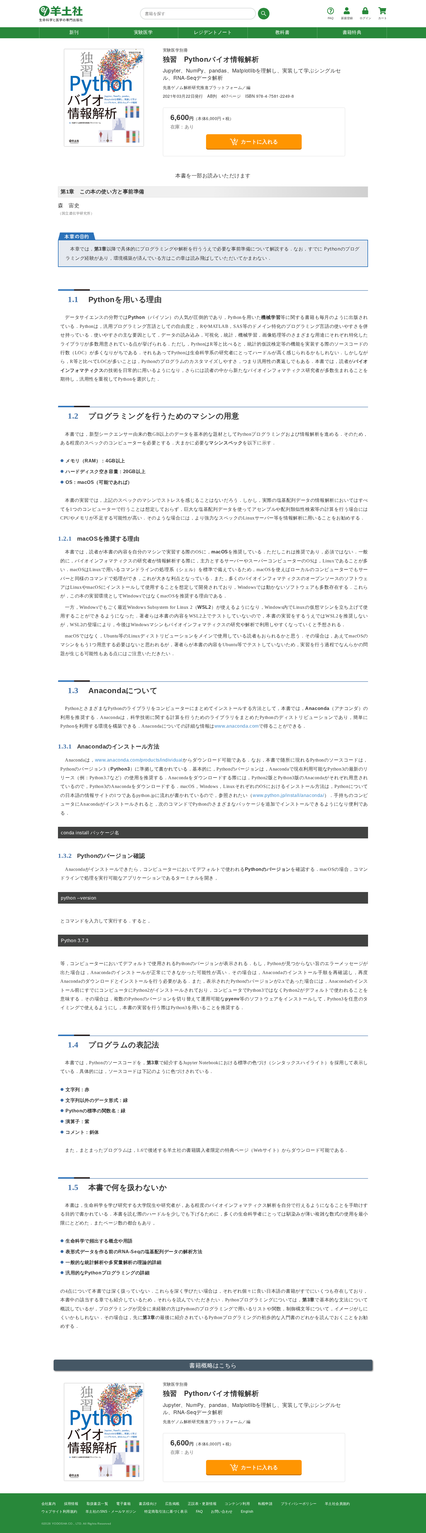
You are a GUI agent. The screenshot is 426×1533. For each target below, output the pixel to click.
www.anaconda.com (236, 726)
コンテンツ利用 (237, 1504)
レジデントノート (213, 32)
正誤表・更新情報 (202, 1504)
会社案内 (48, 1504)
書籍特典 (352, 32)
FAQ (199, 1512)
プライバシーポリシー (299, 1504)
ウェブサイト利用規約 (59, 1512)
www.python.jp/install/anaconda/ (288, 795)
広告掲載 (172, 1504)
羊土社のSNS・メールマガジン (110, 1512)
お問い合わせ (221, 1512)
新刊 (74, 32)
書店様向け (148, 1504)
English (247, 1512)
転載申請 (265, 1504)
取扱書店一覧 (97, 1504)
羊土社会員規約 (337, 1504)
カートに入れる (259, 141)
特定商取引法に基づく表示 (165, 1512)
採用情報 (71, 1504)
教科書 (282, 32)
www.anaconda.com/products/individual (139, 760)
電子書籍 (123, 1504)
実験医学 (143, 32)
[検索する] (263, 13)
